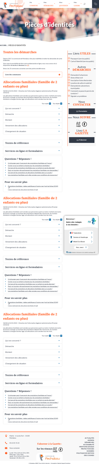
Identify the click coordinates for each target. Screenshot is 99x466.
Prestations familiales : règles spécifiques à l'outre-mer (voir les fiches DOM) (33, 302)
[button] (32, 108)
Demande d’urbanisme (79, 75)
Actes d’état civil (77, 78)
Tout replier (45, 103)
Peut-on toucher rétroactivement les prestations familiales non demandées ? (33, 170)
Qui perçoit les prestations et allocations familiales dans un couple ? (30, 172)
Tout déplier (56, 103)
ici (28, 65)
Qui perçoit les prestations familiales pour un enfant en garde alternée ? (31, 168)
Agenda (91, 440)
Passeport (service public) (80, 59)
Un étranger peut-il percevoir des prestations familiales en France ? (30, 163)
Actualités (89, 438)
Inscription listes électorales (81, 80)
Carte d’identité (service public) (82, 61)
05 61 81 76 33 (14, 443)
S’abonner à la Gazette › (49, 444)
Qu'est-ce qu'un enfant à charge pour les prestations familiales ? (29, 165)
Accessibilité (88, 444)
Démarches (89, 442)
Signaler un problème (79, 96)
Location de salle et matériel (81, 83)
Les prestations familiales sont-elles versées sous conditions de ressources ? (33, 175)
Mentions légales (86, 447)
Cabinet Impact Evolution (63, 463)
